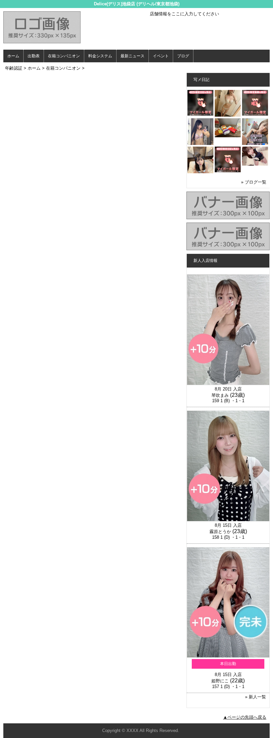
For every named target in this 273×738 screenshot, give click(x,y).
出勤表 (34, 56)
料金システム (100, 56)
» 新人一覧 (255, 696)
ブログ (183, 56)
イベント (161, 56)
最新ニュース (132, 56)
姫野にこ (220, 680)
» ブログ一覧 (253, 182)
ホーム (13, 56)
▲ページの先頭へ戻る (244, 717)
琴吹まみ (220, 395)
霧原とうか (220, 531)
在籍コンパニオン (64, 56)
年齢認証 (13, 68)
